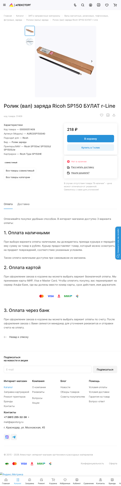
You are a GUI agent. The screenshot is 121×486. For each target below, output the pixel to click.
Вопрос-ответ (97, 401)
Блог (63, 381)
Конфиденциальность (92, 463)
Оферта (113, 463)
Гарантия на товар (99, 396)
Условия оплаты (98, 387)
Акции (35, 402)
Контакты (9, 406)
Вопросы (37, 398)
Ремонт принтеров (14, 396)
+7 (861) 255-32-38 (15, 417)
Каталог (8, 387)
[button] (118, 243)
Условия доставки (99, 391)
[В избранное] (101, 115)
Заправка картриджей (16, 391)
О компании (39, 387)
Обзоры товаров (69, 391)
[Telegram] (14, 437)
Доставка (23, 204)
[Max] (7, 437)
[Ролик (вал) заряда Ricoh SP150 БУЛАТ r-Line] (65, 61)
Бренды (8, 401)
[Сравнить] (107, 115)
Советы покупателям (72, 396)
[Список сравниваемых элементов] (98, 4)
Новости (65, 387)
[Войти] (90, 4)
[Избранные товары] (106, 4)
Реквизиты (38, 391)
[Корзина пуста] (115, 4)
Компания (38, 381)
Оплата (8, 204)
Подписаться (105, 369)
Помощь (94, 381)
